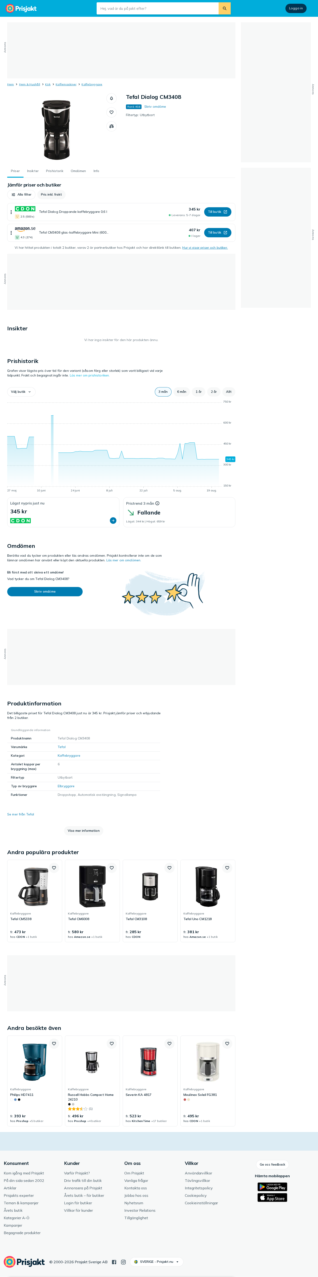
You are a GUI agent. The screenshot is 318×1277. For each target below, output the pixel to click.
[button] (111, 98)
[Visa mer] (11, 212)
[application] (121, 447)
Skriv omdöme (155, 106)
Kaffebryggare (91, 84)
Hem (10, 84)
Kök (48, 84)
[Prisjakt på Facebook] (114, 1261)
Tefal (62, 747)
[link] (34, 901)
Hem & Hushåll (29, 84)
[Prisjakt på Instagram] (123, 1261)
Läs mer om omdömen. (123, 560)
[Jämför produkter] (111, 126)
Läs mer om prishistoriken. (90, 375)
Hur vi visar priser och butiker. (205, 247)
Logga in (296, 8)
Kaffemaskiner (66, 84)
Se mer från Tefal (20, 814)
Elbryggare (66, 786)
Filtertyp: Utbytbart (140, 115)
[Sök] (225, 8)
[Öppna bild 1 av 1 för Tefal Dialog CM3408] (56, 128)
